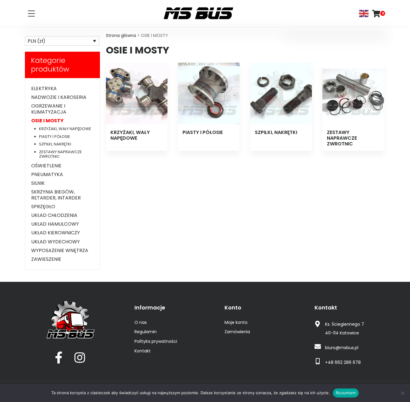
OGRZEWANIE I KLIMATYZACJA (48, 108)
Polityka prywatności (155, 341)
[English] (364, 13)
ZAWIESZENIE (46, 259)
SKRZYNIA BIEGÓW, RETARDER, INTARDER (56, 194)
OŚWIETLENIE (46, 165)
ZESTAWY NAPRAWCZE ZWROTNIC (60, 154)
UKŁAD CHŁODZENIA (54, 215)
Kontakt (142, 351)
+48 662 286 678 (343, 362)
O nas (140, 322)
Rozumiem (346, 392)
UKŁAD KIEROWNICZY (55, 232)
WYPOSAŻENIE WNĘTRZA (59, 250)
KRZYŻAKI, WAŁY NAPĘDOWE (65, 129)
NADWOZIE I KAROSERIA (58, 97)
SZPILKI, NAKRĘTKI (55, 144)
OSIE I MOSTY (47, 120)
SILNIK (38, 183)
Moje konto (236, 322)
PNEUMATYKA (47, 174)
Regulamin (145, 332)
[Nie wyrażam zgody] (402, 393)
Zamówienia (237, 332)
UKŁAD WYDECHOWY (55, 241)
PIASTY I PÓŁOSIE (54, 136)
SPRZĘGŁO (43, 206)
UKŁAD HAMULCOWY (55, 224)
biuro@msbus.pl (341, 348)
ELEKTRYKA (44, 88)
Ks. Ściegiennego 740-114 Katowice (344, 328)
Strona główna (121, 35)
